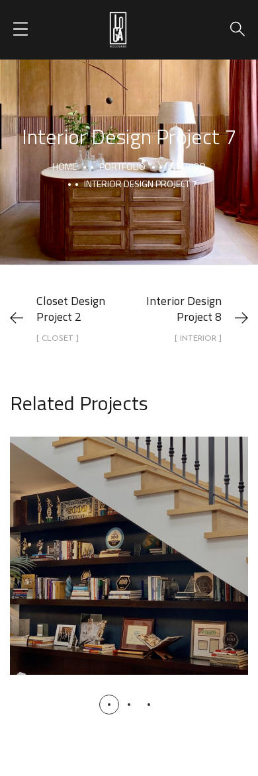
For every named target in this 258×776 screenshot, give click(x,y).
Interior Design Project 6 (129, 541)
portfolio (122, 166)
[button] (109, 704)
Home (64, 166)
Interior (187, 166)
